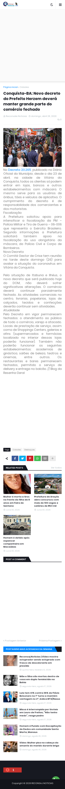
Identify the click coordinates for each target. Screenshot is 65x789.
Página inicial (10, 87)
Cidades (24, 87)
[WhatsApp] (37, 458)
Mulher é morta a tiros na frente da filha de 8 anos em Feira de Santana (16, 501)
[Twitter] (22, 458)
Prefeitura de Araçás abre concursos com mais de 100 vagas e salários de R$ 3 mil (46, 501)
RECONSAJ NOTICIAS (42, 783)
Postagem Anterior (15, 640)
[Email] (45, 458)
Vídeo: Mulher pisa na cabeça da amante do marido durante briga (39, 744)
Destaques (29, 449)
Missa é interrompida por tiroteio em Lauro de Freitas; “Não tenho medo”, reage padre (39, 712)
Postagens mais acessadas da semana (29, 649)
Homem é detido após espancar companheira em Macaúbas (16, 542)
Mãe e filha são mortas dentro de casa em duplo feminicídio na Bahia (39, 679)
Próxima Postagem (49, 640)
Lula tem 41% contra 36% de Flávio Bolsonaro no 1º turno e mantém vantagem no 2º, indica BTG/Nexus (40, 695)
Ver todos (56, 467)
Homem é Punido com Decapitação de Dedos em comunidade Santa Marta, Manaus (40, 729)
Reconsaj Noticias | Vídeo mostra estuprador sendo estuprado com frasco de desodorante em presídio (40, 661)
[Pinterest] (30, 458)
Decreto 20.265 (19, 170)
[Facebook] (15, 458)
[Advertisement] (32, 45)
